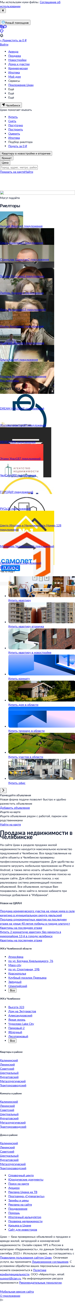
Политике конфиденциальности (23, 1272)
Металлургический (13, 1081)
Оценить (14, 133)
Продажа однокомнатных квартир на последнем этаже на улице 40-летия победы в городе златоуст (35, 921)
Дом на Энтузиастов (22, 1011)
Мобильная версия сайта (17, 1291)
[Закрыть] (3, 10)
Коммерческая (18, 68)
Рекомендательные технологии (40, 1282)
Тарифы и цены (18, 1200)
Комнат (7, 158)
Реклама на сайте (20, 1204)
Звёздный (14, 982)
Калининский (9, 1060)
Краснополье (17, 973)
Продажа (14, 56)
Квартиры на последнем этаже (21, 928)
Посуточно (15, 125)
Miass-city (14, 965)
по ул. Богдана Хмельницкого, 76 (30, 961)
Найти (29, 172)
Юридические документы (25, 1179)
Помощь (14, 1213)
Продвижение (17, 1209)
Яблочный (15, 1032)
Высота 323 (16, 1007)
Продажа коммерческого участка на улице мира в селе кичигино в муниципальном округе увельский (37, 913)
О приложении (10, 1296)
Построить (15, 129)
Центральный (9, 1073)
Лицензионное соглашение (50, 1262)
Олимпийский (17, 986)
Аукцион (14, 1188)
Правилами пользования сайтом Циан (26, 1257)
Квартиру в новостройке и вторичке (26, 153)
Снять (12, 121)
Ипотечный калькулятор (24, 1217)
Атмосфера (15, 957)
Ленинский (7, 1064)
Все (12, 990)
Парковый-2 (16, 1028)
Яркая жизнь (16, 1019)
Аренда (13, 51)
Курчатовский (9, 1077)
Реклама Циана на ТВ (22, 1192)
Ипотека (14, 72)
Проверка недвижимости (25, 1221)
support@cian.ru (10, 1278)
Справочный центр (21, 1175)
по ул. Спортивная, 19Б (24, 969)
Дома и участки (19, 64)
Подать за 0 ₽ (17, 146)
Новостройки (17, 60)
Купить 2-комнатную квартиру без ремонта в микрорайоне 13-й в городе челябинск (30, 934)
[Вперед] (3, 790)
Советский (7, 1069)
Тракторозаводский (13, 1085)
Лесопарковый (18, 1036)
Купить (13, 117)
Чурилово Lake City (21, 1024)
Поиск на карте (18, 1184)
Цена (5, 162)
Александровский (20, 1015)
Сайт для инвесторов (22, 1229)
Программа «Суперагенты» (26, 1196)
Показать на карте (12, 172)
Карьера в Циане (19, 1225)
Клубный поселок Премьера (27, 978)
